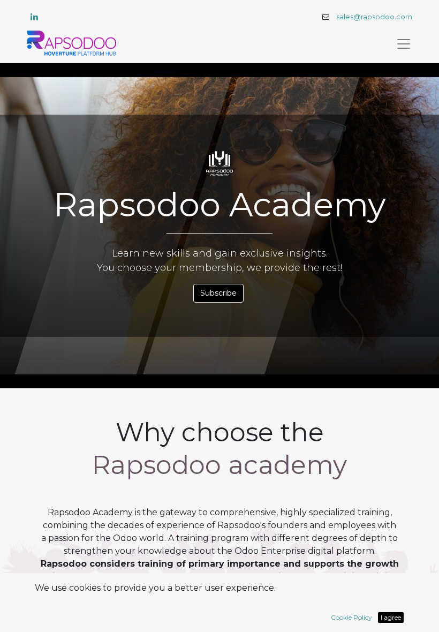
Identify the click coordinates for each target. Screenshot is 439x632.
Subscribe (218, 293)
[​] (34, 16)
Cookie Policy (351, 617)
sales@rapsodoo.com (374, 17)
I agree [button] (391, 617)
